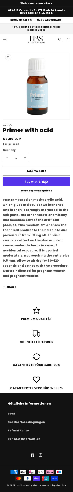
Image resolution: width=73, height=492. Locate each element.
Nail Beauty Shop (28, 485)
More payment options (36, 190)
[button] (5, 39)
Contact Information (23, 439)
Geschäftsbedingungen (26, 422)
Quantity (9, 150)
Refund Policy (18, 430)
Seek (11, 413)
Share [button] (11, 287)
